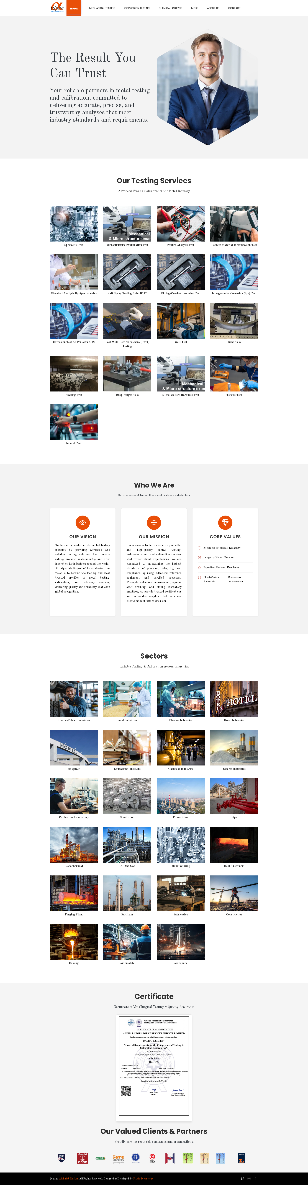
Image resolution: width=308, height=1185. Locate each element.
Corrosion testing (137, 8)
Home (74, 8)
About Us (213, 8)
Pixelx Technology (143, 1179)
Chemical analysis (170, 8)
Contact (234, 8)
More (194, 8)
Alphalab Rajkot (68, 1179)
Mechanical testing (102, 8)
